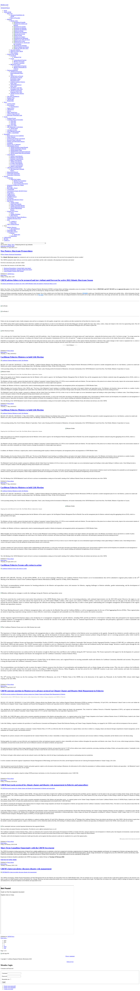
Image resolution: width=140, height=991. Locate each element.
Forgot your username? (10, 987)
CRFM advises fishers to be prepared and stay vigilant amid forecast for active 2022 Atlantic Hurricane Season (47, 280)
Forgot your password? (10, 986)
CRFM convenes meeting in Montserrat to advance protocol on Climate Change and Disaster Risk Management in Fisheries (52, 691)
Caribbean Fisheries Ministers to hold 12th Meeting (22, 357)
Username (4, 973)
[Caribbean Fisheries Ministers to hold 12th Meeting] (14, 360)
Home (9, 244)
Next (5, 946)
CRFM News (10, 274)
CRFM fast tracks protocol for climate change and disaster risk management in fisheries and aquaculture (44, 785)
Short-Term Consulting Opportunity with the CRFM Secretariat (27, 848)
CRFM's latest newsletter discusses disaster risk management (26, 869)
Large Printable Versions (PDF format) (14, 271)
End (5, 948)
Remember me (5, 979)
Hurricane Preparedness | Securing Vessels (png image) (18, 269)
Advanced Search (5, 8)
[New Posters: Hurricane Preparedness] (11, 254)
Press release (10, 350)
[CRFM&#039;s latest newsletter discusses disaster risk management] (19, 872)
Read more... (4, 275)
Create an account (8, 989)
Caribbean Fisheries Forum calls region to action (21, 565)
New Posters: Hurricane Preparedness (16, 251)
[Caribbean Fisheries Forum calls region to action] (14, 568)
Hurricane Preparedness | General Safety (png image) (17, 268)
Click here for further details (9, 859)
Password (4, 976)
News (13, 244)
